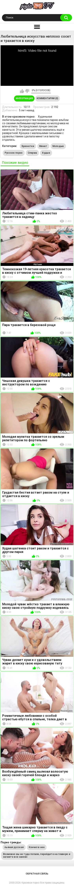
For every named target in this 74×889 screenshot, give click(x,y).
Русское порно (14, 152)
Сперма (32, 152)
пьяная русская (14, 847)
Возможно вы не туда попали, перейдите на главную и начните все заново (36, 855)
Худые (46, 152)
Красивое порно (30, 882)
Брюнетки (28, 146)
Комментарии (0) (47, 98)
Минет (43, 146)
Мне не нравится (27, 91)
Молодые (58, 146)
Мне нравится (22, 91)
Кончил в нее (37, 847)
